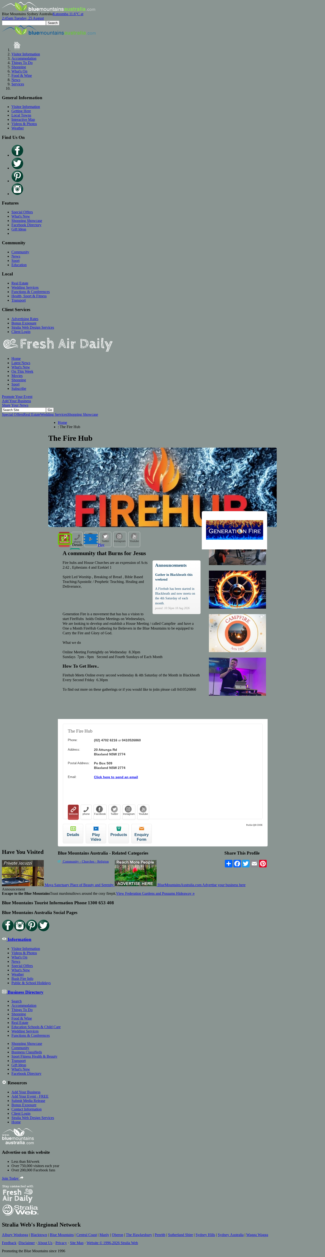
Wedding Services (25, 287)
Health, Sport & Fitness (29, 296)
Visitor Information (25, 54)
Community (20, 252)
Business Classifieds (26, 1052)
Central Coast (86, 1235)
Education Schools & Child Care (36, 1027)
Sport (15, 261)
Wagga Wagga (257, 1235)
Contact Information (26, 1109)
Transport (18, 300)
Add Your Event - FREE (30, 1096)
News (15, 80)
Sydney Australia (231, 1235)
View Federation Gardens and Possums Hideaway (155, 893)
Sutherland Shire (180, 1235)
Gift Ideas (18, 229)
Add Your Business (16, 401)
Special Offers (22, 212)
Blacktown (39, 1235)
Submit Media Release (28, 1101)
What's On (19, 71)
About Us (45, 1243)
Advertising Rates (24, 319)
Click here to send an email (116, 777)
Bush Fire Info (22, 979)
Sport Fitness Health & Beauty (34, 1056)
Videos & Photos (24, 124)
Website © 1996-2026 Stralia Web (112, 1243)
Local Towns (21, 115)
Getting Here (21, 111)
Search (16, 1001)
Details (77, 545)
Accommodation (23, 58)
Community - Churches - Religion (85, 861)
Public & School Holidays (31, 983)
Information (18, 939)
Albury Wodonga (15, 1235)
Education (19, 265)
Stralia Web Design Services (32, 327)
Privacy (61, 1243)
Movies (17, 376)
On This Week (22, 371)
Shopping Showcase (26, 221)
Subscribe (18, 388)
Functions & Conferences (30, 292)
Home (16, 359)
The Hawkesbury (139, 1235)
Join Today (11, 1178)
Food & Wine (21, 75)
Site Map (77, 1243)
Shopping (18, 67)
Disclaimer (27, 1243)
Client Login (20, 332)
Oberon (117, 1235)
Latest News (20, 363)
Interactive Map (23, 119)
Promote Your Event (17, 397)
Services (17, 84)
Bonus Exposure (23, 323)
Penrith (160, 1235)
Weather (17, 128)
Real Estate (19, 283)
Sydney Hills (205, 1235)
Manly (104, 1235)
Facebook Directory (26, 225)
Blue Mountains (62, 1235)
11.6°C (42, 16)
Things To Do (22, 63)
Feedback (9, 1243)
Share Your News (15, 405)
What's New (20, 216)
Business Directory (25, 992)
